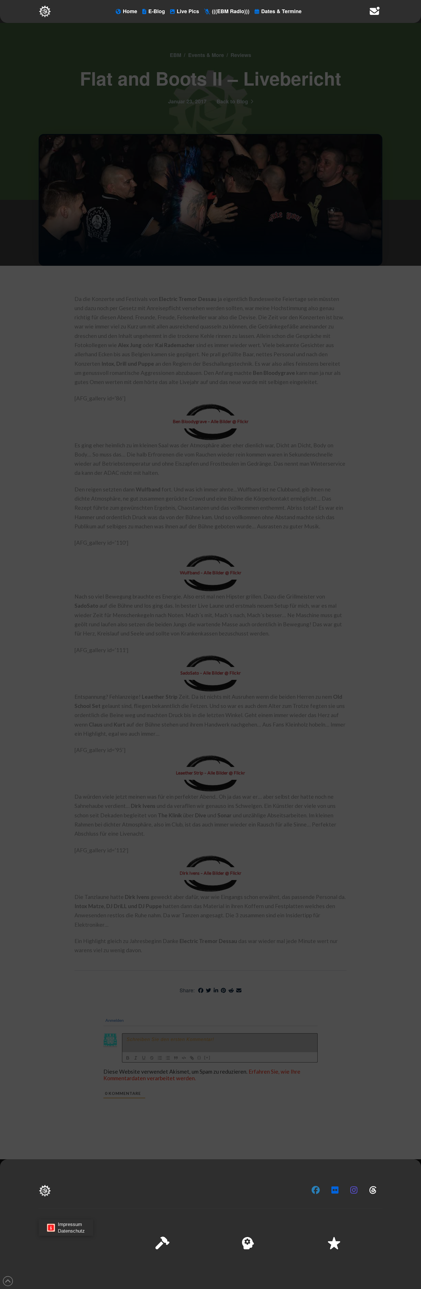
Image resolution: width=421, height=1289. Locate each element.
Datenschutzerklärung (337, 1280)
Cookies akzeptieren (304, 1265)
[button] (409, 1227)
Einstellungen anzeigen (387, 1265)
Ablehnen (344, 1265)
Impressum (370, 1280)
